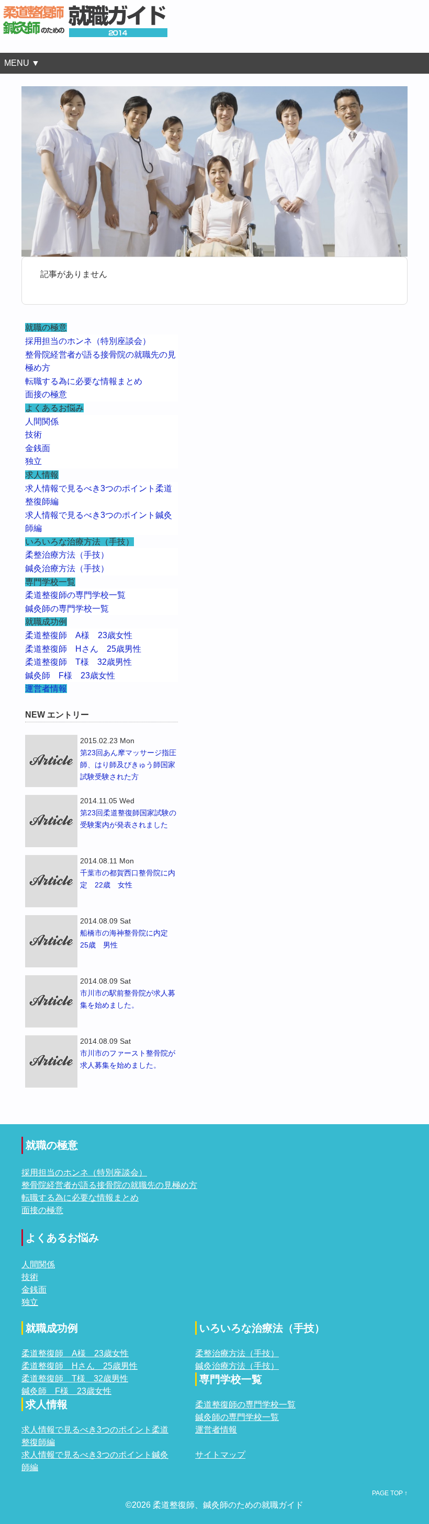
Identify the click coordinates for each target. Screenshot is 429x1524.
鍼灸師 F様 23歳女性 (70, 675)
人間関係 (42, 421)
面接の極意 (46, 394)
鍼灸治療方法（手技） (67, 568)
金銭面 (37, 448)
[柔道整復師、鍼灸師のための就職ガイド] (85, 6)
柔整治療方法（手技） (67, 554)
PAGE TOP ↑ (390, 1493)
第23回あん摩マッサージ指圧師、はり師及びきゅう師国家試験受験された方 (128, 764)
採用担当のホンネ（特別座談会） (88, 341)
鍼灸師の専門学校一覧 (67, 608)
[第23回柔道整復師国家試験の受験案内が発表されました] (51, 821)
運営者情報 (46, 688)
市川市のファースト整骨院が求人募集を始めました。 (127, 1059)
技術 (33, 434)
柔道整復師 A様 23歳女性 (78, 635)
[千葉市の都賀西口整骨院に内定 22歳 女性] (51, 881)
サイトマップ (220, 1454)
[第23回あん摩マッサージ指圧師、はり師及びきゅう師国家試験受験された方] (51, 761)
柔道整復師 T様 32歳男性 (78, 661)
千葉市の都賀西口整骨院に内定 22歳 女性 (127, 879)
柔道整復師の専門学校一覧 (75, 595)
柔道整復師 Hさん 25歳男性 (83, 648)
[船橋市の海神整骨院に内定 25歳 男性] (51, 941)
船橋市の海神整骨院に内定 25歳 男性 (127, 939)
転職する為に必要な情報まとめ (83, 381)
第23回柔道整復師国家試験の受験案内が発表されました (128, 819)
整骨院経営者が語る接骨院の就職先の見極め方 (109, 1185)
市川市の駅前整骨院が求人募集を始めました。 (127, 999)
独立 (33, 461)
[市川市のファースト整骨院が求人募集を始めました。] (51, 1061)
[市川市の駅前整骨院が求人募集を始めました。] (51, 1001)
